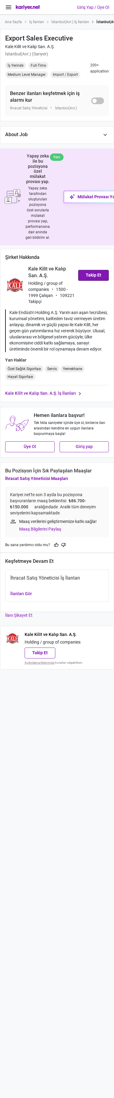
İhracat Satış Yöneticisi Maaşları (36, 478)
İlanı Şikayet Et (19, 615)
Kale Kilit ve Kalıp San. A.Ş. (30, 46)
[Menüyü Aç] (8, 7)
